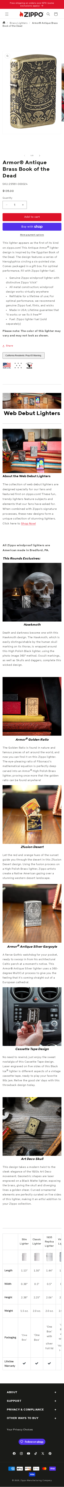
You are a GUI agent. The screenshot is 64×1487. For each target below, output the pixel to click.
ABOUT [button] (12, 1392)
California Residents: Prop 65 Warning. (23, 355)
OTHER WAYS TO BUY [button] (22, 1418)
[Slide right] (39, 155)
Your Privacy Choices (20, 1429)
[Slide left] (24, 155)
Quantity (7, 198)
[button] (7, 14)
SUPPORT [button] (14, 1401)
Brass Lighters (18, 23)
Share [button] (9, 346)
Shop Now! (28, 523)
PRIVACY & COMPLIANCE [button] (25, 1409)
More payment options (32, 235)
